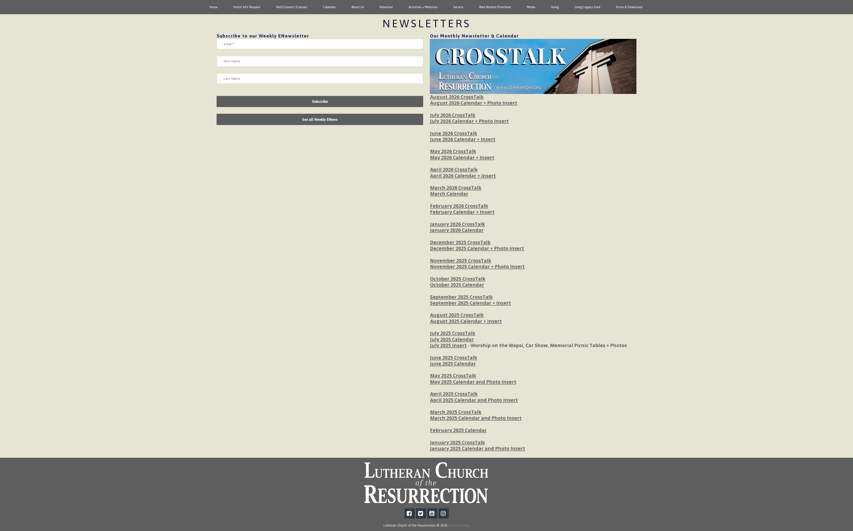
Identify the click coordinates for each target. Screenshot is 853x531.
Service (458, 7)
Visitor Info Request (247, 7)
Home (213, 7)
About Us (357, 7)
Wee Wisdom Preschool (495, 7)
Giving (555, 7)
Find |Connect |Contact (292, 7)
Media (531, 7)
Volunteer (386, 7)
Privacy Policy (460, 525)
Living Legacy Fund (587, 7)
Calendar (329, 7)
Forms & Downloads (629, 7)
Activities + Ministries (423, 7)
